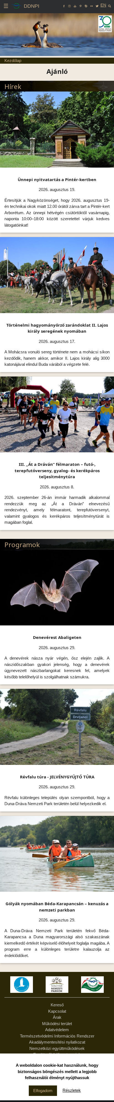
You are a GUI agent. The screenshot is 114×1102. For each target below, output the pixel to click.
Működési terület (57, 1023)
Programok (22, 544)
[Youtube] (75, 5)
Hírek (12, 86)
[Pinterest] (80, 5)
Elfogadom (43, 1090)
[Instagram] (69, 5)
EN (103, 5)
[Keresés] (109, 5)
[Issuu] (86, 5)
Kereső (57, 1004)
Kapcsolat (57, 1011)
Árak (57, 1017)
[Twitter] (97, 5)
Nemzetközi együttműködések (57, 1048)
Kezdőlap (12, 60)
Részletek (72, 1090)
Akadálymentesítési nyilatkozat (57, 1042)
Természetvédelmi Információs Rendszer (57, 1036)
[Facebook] (64, 5)
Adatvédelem (57, 1029)
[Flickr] (91, 5)
